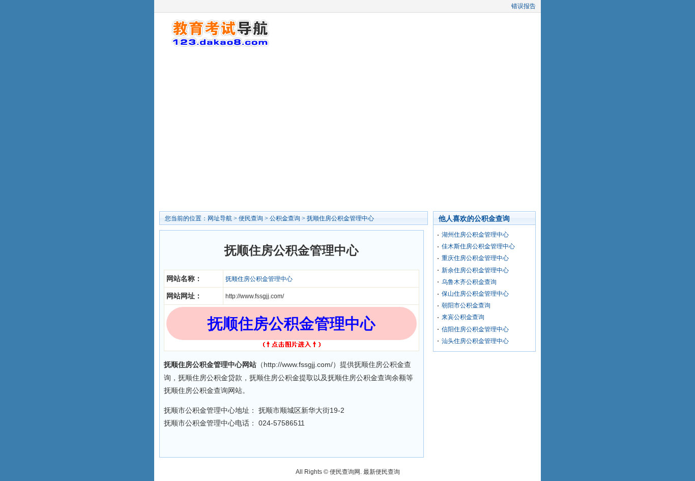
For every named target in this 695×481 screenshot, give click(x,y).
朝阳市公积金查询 (466, 305)
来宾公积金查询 (463, 317)
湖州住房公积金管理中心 (475, 234)
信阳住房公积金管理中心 (475, 329)
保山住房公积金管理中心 (475, 293)
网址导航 (220, 218)
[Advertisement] (347, 130)
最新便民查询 (381, 471)
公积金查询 (285, 218)
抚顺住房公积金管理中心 (340, 218)
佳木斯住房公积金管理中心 (478, 246)
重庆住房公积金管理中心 (475, 258)
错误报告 (523, 6)
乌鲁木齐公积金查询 (469, 282)
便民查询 (251, 218)
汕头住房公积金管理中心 (475, 341)
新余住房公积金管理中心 (475, 270)
